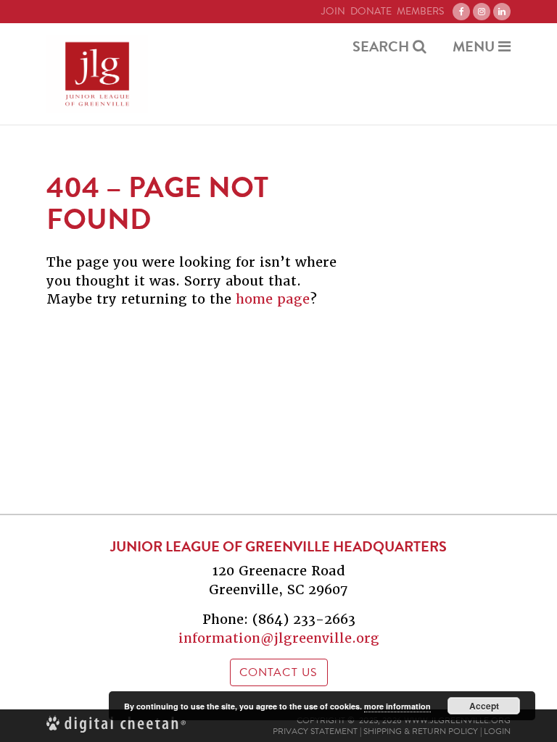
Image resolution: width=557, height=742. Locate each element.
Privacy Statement (315, 731)
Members (420, 12)
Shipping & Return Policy (420, 731)
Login (497, 731)
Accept (484, 705)
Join (333, 12)
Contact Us (278, 672)
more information (397, 706)
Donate (371, 12)
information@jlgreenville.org (278, 638)
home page (273, 299)
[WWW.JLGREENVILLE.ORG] (97, 74)
